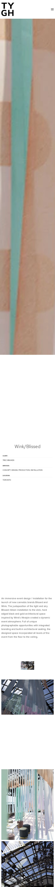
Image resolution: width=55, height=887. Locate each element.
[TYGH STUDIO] (7, 9)
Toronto (7, 480)
